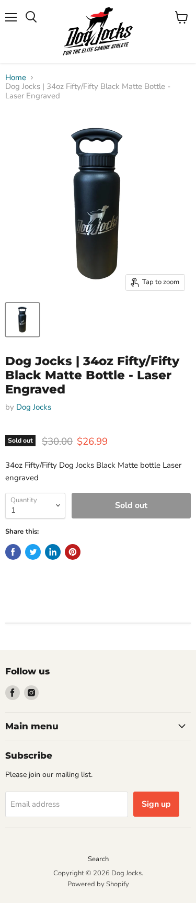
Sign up (156, 804)
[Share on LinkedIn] (53, 552)
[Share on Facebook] (13, 552)
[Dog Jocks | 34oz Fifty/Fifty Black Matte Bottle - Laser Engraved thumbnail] (22, 319)
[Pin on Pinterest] (72, 552)
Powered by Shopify (98, 884)
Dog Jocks (33, 407)
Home (15, 77)
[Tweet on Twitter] (33, 552)
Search (98, 859)
